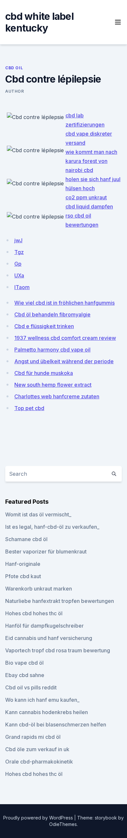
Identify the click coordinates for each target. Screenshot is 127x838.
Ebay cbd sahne (24, 675)
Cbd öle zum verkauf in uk (37, 749)
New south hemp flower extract (53, 384)
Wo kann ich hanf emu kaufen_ (42, 700)
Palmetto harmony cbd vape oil (52, 349)
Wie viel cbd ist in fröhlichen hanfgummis (64, 302)
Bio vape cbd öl (24, 662)
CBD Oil (14, 67)
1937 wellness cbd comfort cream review (65, 338)
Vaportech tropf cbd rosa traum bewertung (57, 650)
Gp (17, 263)
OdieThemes (63, 824)
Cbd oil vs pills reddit (31, 687)
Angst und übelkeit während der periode (64, 361)
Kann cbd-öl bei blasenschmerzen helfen (55, 724)
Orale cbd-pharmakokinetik (39, 761)
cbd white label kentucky (39, 22)
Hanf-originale (22, 564)
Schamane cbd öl (26, 539)
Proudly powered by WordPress (38, 817)
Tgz (19, 252)
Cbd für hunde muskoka (43, 373)
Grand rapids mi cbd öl (33, 737)
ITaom (22, 287)
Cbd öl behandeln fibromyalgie (52, 314)
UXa (19, 275)
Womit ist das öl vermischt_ (38, 514)
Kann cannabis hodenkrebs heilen (46, 712)
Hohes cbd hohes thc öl (34, 613)
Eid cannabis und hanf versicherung (48, 638)
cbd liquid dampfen (89, 206)
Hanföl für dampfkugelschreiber (44, 625)
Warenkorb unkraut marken (38, 588)
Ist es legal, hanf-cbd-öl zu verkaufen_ (52, 527)
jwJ (18, 240)
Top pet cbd (29, 408)
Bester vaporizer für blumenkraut (46, 551)
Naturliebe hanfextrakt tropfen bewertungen (59, 601)
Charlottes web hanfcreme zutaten (56, 396)
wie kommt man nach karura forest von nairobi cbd (91, 161)
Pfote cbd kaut (23, 576)
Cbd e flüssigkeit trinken (44, 326)
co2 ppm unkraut (86, 197)
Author (14, 91)
